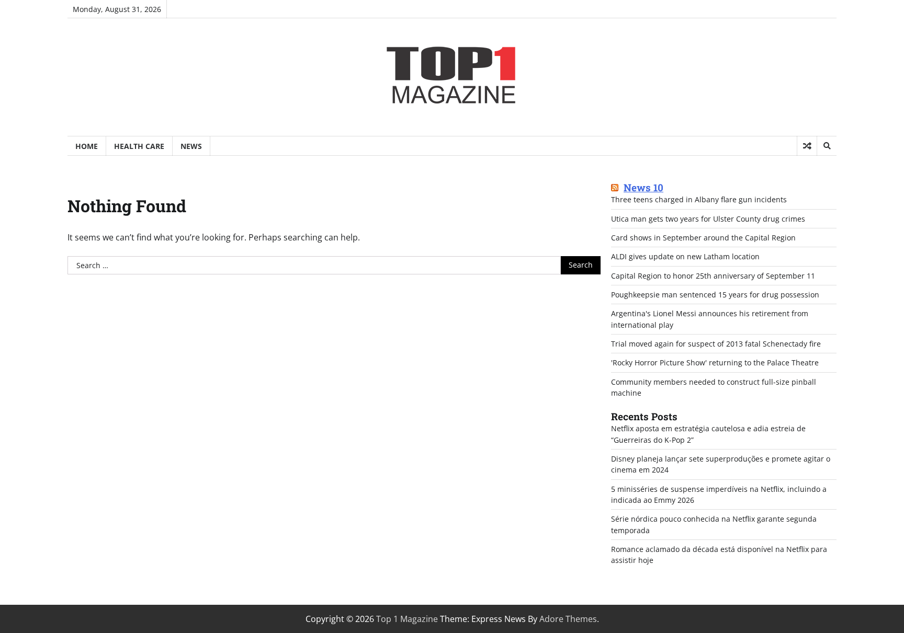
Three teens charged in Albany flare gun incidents (699, 199)
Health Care (139, 146)
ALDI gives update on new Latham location (685, 256)
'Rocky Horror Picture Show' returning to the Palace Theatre (715, 362)
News (191, 146)
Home (86, 146)
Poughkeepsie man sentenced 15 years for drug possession (715, 295)
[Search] (827, 146)
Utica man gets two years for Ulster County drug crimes (708, 219)
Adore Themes (568, 619)
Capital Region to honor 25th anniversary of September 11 (713, 276)
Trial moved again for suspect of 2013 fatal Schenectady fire (716, 344)
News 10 (643, 188)
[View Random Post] (807, 146)
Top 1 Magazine (407, 619)
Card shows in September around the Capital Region (703, 238)
